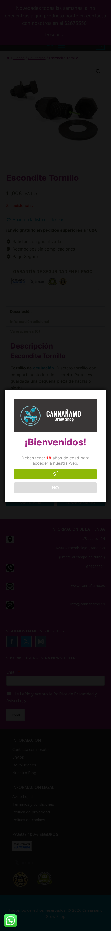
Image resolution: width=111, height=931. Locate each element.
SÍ (55, 474)
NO (55, 487)
